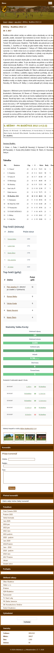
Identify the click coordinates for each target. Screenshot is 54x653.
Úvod (5, 22)
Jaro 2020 (6, 541)
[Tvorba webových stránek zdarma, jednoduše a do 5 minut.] (24, 649)
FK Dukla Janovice (10, 601)
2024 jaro (6, 524)
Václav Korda (12, 303)
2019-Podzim (8, 544)
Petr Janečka (12, 287)
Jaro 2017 (17, 22)
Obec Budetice (8, 582)
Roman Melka (12, 296)
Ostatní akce (8, 564)
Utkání (10, 22)
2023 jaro (6, 528)
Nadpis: (5, 463)
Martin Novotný (12, 310)
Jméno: (5, 459)
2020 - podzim (8, 537)
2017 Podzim (8, 557)
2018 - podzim (8, 551)
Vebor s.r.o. (7, 585)
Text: (4, 470)
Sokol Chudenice (9, 608)
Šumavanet (7, 595)
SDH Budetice (8, 591)
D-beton (6, 588)
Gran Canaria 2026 (10, 511)
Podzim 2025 (8, 514)
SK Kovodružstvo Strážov (12, 605)
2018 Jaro (6, 554)
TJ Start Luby (8, 598)
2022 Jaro (6, 531)
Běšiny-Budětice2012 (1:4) (28, 428)
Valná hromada (8, 518)
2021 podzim (7, 534)
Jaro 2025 (6, 521)
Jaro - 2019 (7, 547)
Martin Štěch (11, 317)
